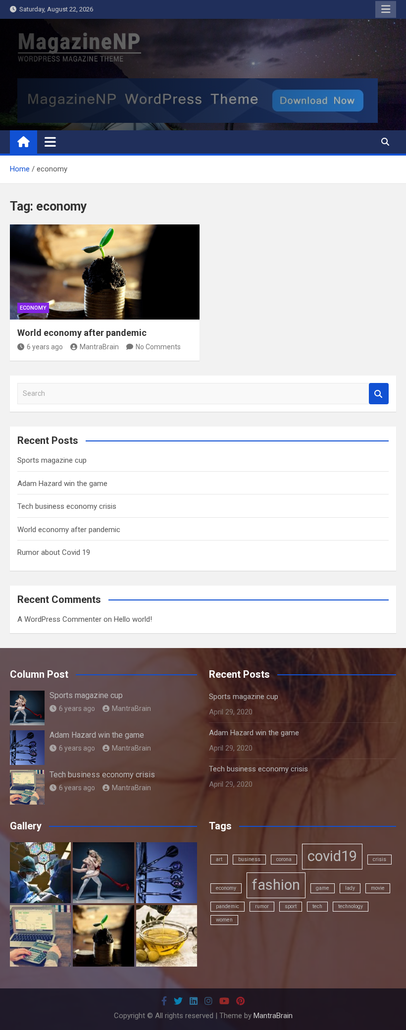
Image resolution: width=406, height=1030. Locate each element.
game (322, 888)
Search (379, 393)
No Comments (158, 347)
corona (284, 859)
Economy (33, 308)
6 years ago (45, 347)
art (219, 859)
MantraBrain (99, 347)
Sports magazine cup (52, 460)
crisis (379, 859)
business (249, 859)
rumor (262, 906)
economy (226, 888)
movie (378, 888)
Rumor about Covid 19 (53, 552)
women (224, 920)
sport (291, 906)
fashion (276, 884)
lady (350, 888)
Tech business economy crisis (66, 506)
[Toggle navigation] (50, 141)
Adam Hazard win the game (62, 483)
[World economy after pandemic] (105, 272)
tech (317, 906)
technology (350, 906)
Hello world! (133, 619)
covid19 (332, 856)
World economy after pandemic (82, 332)
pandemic (227, 906)
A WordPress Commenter (59, 619)
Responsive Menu (385, 9)
